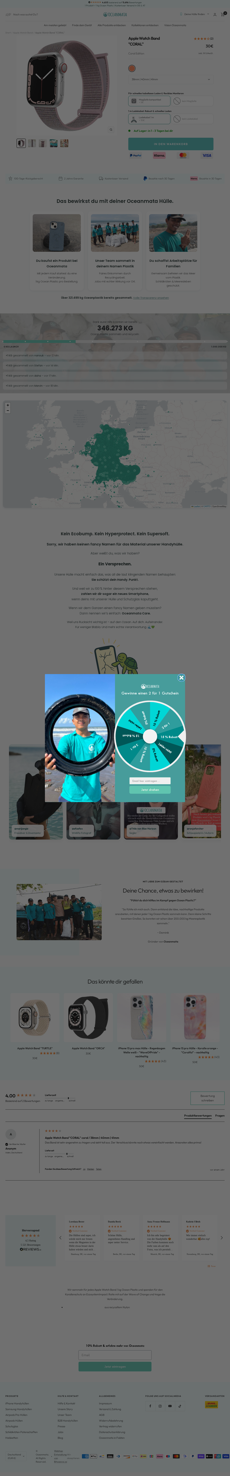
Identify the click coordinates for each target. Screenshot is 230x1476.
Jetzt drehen (150, 790)
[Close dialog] (181, 677)
